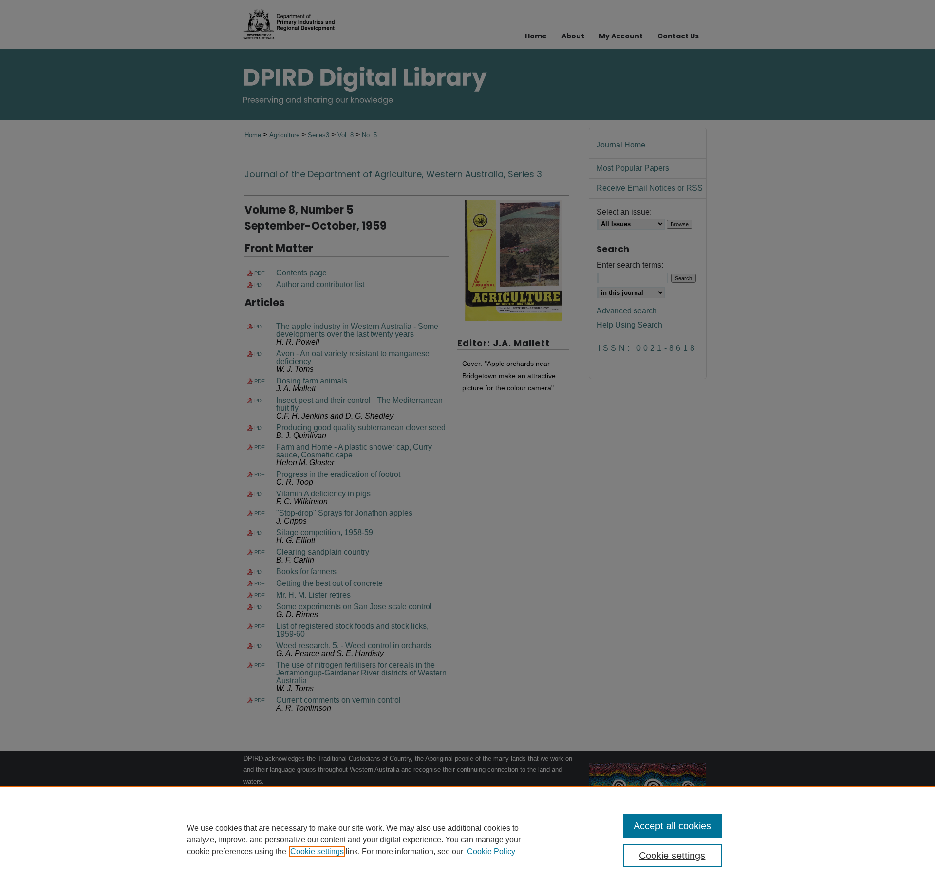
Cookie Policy (491, 851)
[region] (467, 839)
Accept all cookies (672, 825)
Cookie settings (317, 851)
